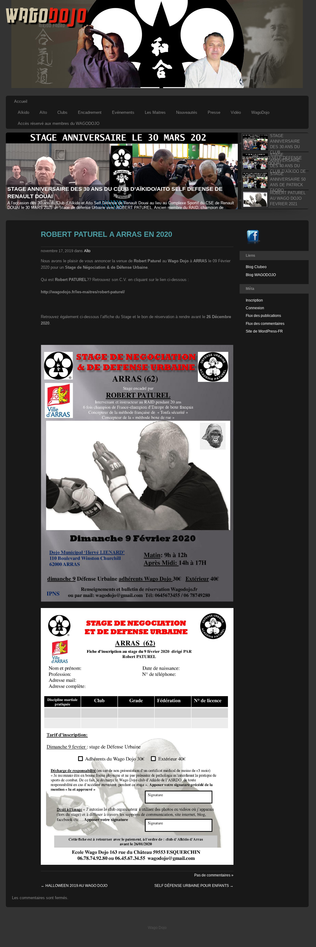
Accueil (20, 101)
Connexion (255, 308)
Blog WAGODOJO (261, 275)
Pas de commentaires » (213, 875)
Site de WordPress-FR (264, 331)
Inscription (254, 300)
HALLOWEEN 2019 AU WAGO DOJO (74, 885)
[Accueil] (47, 26)
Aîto (87, 251)
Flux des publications (263, 316)
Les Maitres (155, 112)
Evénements (123, 112)
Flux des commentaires (265, 323)
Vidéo (236, 112)
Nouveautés (186, 112)
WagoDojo (260, 112)
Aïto (43, 112)
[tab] (272, 142)
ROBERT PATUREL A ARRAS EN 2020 (106, 234)
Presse (214, 112)
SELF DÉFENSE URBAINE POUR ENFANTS (193, 885)
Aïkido (23, 112)
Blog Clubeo (256, 267)
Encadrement (90, 112)
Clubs (62, 112)
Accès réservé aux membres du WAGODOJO (58, 123)
